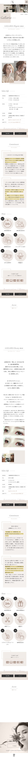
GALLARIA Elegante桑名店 (13, 122)
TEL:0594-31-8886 (14, 741)
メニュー (20, 133)
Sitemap (11, 735)
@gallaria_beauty (11, 491)
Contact (15, 746)
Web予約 (7, 133)
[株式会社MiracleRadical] (12, 1)
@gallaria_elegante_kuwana (13, 119)
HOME (22, 14)
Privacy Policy (12, 737)
